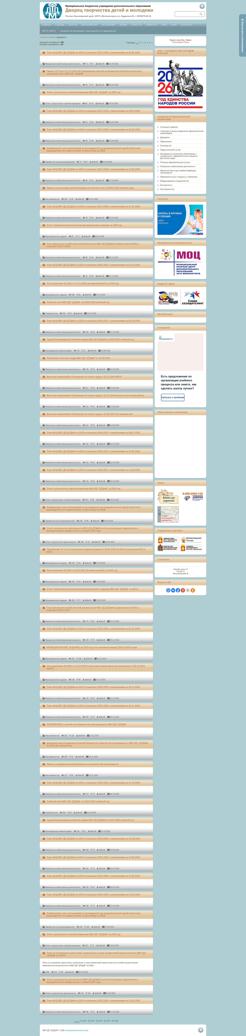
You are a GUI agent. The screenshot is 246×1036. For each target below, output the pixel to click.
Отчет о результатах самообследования (62, 103)
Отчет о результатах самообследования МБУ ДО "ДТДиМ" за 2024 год (83, 488)
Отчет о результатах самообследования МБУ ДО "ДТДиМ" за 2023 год (83, 934)
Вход (186, 42)
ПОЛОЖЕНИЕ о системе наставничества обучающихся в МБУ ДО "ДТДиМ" (87, 724)
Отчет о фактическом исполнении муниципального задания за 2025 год (84, 225)
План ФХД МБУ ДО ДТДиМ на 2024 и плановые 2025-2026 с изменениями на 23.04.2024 (93, 894)
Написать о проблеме (172, 397)
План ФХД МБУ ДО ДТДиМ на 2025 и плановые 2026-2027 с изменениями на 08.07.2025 (93, 432)
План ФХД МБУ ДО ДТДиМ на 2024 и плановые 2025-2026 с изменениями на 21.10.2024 (93, 783)
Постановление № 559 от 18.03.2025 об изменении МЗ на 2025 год (82, 570)
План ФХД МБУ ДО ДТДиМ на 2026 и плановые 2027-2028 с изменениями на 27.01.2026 (93, 206)
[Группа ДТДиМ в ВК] (202, 6)
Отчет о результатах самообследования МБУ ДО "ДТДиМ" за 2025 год (83, 92)
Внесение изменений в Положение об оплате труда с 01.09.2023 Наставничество (90, 414)
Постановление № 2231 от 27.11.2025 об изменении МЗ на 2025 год (82, 283)
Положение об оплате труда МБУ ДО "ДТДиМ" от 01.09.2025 (78, 358)
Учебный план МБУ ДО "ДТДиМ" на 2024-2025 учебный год (78, 801)
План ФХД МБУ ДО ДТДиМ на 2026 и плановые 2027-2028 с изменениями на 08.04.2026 (93, 111)
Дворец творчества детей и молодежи (109, 10)
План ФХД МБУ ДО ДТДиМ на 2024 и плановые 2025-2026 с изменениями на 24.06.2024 (93, 857)
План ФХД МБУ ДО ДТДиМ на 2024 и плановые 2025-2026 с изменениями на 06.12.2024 (93, 687)
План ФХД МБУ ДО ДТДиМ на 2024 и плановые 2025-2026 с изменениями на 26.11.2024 (93, 706)
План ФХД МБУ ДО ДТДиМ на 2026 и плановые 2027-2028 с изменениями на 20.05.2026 (93, 52)
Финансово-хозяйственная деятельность (63, 64)
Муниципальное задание (56, 236)
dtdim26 (101, 64)
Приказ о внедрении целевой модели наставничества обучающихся (82, 764)
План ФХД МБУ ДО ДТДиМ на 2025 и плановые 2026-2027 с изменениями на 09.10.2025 (93, 321)
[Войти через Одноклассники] (193, 590)
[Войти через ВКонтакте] (173, 590)
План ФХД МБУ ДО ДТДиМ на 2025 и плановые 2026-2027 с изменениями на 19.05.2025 (93, 451)
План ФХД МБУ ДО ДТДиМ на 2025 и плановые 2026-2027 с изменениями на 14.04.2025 (93, 470)
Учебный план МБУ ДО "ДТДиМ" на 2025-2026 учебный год (78, 302)
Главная (43, 37)
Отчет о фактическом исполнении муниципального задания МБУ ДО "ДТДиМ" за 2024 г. (93, 589)
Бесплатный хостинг (74, 1030)
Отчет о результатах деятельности (60, 542)
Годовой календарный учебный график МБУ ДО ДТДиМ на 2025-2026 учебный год (90, 339)
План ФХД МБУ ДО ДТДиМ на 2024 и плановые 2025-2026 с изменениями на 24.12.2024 (93, 629)
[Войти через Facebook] (178, 590)
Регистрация (177, 42)
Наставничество (52, 199)
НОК (47, 972)
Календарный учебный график (58, 351)
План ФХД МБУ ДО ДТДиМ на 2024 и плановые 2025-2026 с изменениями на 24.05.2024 (93, 876)
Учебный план (51, 313)
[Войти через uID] (168, 590)
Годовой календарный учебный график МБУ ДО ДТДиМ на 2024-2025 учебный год (90, 820)
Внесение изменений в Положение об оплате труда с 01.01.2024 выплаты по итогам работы (95, 395)
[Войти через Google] (187, 590)
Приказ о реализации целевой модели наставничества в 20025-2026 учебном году (90, 188)
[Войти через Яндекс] (183, 590)
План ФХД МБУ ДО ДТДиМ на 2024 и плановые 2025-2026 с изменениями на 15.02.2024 (93, 1000)
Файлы (52, 37)
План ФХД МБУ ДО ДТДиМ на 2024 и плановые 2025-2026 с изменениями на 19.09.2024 (93, 838)
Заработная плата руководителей (59, 162)
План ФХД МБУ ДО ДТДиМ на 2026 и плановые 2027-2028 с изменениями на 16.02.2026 (93, 169)
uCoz (86, 1030)
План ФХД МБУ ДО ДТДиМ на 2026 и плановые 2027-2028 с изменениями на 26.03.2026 (93, 129)
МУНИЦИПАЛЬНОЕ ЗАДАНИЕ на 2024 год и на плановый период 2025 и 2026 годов (92, 647)
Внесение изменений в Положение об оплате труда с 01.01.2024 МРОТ (84, 377)
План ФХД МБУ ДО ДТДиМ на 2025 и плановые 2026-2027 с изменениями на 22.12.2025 (93, 265)
